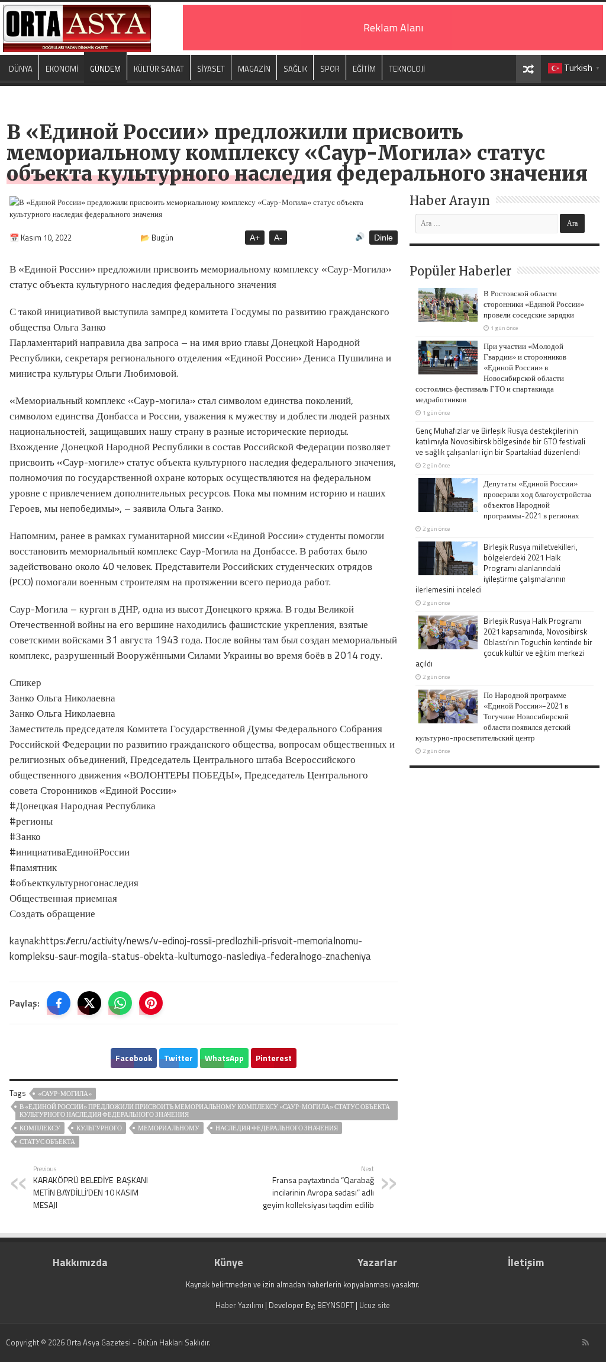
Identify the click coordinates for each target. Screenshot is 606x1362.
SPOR (330, 69)
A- (278, 237)
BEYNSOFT (335, 1305)
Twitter (178, 1058)
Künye (228, 1262)
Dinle (383, 237)
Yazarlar (377, 1262)
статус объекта (47, 1141)
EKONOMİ (62, 69)
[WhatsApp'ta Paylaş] (120, 1003)
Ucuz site (374, 1305)
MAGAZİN (254, 69)
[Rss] (585, 1342)
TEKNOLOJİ (407, 69)
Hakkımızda (80, 1262)
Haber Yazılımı (239, 1305)
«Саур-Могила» (65, 1093)
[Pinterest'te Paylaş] (151, 1003)
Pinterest (274, 1058)
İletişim (526, 1262)
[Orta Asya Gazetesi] (77, 26)
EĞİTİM (364, 69)
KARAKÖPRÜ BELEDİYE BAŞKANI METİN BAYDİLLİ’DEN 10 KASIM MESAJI (90, 1187)
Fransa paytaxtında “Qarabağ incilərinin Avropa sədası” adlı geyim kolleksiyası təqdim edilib (318, 1187)
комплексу (40, 1128)
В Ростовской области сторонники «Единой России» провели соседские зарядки (533, 304)
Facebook (133, 1058)
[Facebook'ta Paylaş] (58, 1003)
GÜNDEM (105, 69)
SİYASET (211, 69)
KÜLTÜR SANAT (159, 69)
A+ (255, 237)
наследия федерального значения (276, 1128)
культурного (99, 1128)
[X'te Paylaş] (89, 1003)
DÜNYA (21, 69)
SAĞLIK (295, 69)
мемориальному (168, 1128)
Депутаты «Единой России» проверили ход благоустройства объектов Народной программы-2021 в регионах (537, 499)
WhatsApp (224, 1058)
